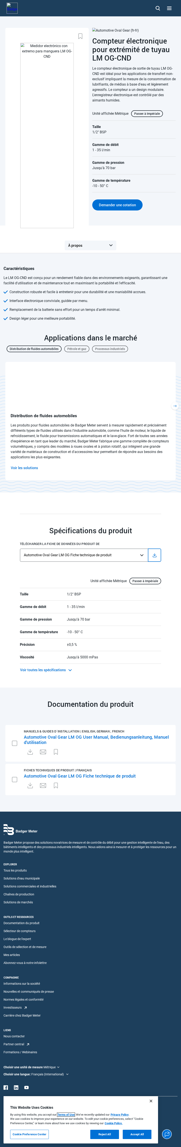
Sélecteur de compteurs (20, 931)
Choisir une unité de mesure (23, 1067)
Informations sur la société (22, 983)
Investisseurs (13, 1007)
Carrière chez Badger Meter (22, 1015)
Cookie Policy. (114, 1123)
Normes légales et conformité (23, 999)
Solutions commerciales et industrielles (30, 886)
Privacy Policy (120, 1114)
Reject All (104, 1134)
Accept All (137, 1134)
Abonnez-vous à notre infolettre (25, 963)
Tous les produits (15, 870)
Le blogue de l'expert (17, 939)
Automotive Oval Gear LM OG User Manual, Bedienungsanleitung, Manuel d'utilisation (96, 739)
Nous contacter (14, 1036)
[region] (81, 1119)
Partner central (14, 1044)
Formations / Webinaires (20, 1052)
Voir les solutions (24, 467)
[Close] (151, 1101)
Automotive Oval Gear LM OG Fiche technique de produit (80, 775)
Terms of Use (66, 1114)
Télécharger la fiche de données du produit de (60, 544)
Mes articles (12, 955)
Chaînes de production (19, 894)
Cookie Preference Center (29, 1134)
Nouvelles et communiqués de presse (29, 991)
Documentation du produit (22, 923)
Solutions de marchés (18, 902)
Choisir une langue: (17, 1074)
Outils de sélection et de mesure (25, 947)
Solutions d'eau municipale (22, 878)
